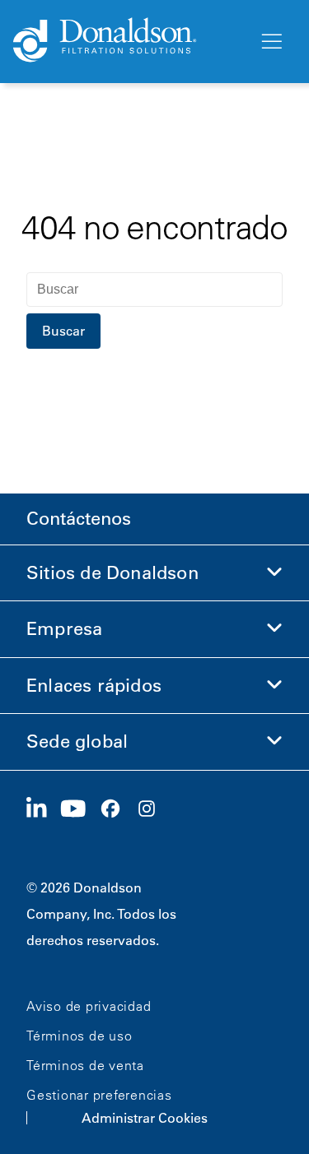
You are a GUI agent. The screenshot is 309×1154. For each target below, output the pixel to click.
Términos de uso (79, 1035)
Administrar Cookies (145, 1117)
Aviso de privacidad (88, 1006)
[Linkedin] (43, 809)
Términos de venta (85, 1065)
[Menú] (270, 41)
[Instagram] (153, 809)
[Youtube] (80, 809)
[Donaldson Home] (129, 41)
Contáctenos (78, 518)
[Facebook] (117, 809)
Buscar (63, 330)
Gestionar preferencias (99, 1095)
